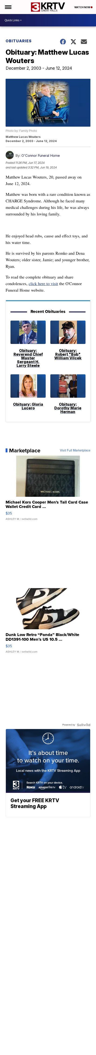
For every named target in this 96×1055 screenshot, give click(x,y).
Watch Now (82, 7)
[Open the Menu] (7, 7)
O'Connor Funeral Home (40, 155)
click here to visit (43, 283)
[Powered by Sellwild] (83, 724)
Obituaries (19, 41)
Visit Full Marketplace (75, 450)
